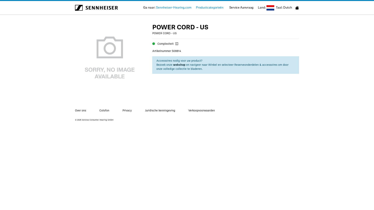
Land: (262, 7)
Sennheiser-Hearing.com (173, 7)
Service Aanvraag (241, 7)
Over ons (80, 110)
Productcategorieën (209, 7)
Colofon (104, 110)
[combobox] (270, 8)
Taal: (279, 7)
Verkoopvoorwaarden (201, 110)
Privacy (127, 110)
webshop (179, 65)
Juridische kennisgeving (160, 110)
